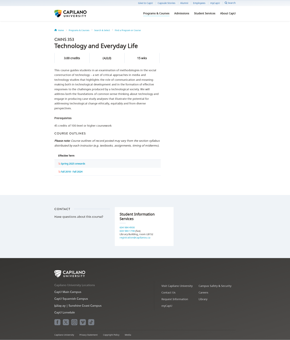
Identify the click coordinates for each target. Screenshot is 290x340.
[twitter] (66, 322)
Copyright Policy (111, 334)
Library (203, 299)
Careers (203, 292)
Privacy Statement (88, 334)
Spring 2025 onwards (72, 163)
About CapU (228, 13)
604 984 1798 (127, 231)
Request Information (174, 299)
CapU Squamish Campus (71, 299)
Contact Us (168, 292)
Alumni (184, 3)
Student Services (204, 13)
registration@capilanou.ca (135, 237)
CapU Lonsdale (64, 312)
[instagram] (74, 322)
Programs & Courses (156, 13)
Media (128, 334)
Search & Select (102, 30)
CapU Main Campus (67, 292)
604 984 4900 (127, 227)
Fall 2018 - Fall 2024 (71, 171)
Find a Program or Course (128, 30)
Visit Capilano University (177, 286)
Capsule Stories (166, 3)
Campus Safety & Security (215, 286)
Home (61, 30)
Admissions (181, 13)
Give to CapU (145, 3)
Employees (199, 3)
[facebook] (57, 322)
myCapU (215, 3)
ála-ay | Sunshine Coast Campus (78, 305)
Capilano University (78, 13)
